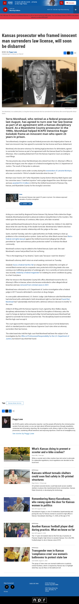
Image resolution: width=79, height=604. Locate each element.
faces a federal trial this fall (23, 265)
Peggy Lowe (13, 52)
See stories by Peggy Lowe (23, 433)
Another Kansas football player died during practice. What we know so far (53, 528)
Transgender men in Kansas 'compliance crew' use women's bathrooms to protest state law (50, 554)
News (20, 194)
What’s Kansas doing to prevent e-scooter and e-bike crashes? (51, 450)
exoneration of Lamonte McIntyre (58, 171)
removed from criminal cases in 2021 (34, 285)
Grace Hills (34, 455)
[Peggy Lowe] (6, 422)
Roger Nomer (35, 483)
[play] (5, 10)
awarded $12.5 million (21, 183)
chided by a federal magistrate (27, 273)
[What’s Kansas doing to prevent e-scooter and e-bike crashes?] (17, 454)
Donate (71, 3)
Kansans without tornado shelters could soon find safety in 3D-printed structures (53, 476)
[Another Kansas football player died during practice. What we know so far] (17, 530)
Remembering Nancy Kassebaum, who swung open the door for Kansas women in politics (53, 502)
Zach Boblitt (35, 560)
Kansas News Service (14, 403)
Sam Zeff (34, 509)
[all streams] (76, 9)
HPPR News (35, 470)
